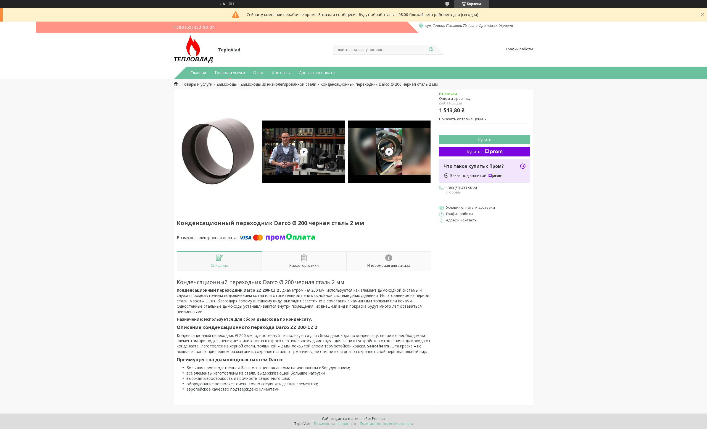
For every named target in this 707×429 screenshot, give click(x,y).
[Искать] (430, 50)
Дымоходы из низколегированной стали (278, 84)
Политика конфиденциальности (386, 423)
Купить (484, 139)
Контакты (281, 73)
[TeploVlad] (193, 49)
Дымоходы (227, 84)
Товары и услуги (229, 73)
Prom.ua (378, 418)
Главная (198, 73)
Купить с (475, 151)
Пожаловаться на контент (335, 423)
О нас (258, 73)
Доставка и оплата (317, 73)
